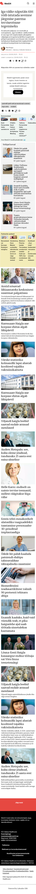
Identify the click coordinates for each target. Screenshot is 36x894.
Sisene (18, 92)
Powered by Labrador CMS (18, 888)
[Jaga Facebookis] (10, 60)
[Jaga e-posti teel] (19, 60)
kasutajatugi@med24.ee (9, 836)
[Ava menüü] (34, 3)
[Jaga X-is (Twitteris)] (13, 60)
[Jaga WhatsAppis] (25, 60)
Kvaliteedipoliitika (22, 871)
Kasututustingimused (21, 869)
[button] (2, 116)
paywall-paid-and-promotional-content (15, 103)
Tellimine (5, 845)
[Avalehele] (12, 3)
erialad (13, 106)
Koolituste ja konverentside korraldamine (18, 854)
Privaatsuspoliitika (9, 871)
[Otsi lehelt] (28, 3)
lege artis (5, 106)
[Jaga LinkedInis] (16, 60)
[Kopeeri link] (22, 60)
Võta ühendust (8, 869)
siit (24, 140)
